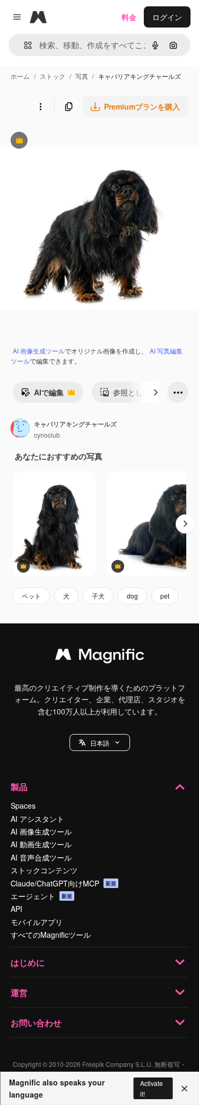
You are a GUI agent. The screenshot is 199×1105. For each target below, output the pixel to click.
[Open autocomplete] (23, 45)
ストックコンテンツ (44, 870)
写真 (81, 75)
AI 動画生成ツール (41, 844)
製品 (19, 787)
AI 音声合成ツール (41, 857)
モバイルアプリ (37, 922)
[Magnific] (99, 657)
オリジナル (73, 141)
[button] (100, 742)
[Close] (184, 1088)
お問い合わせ (36, 1023)
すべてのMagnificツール (51, 934)
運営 (19, 992)
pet (164, 595)
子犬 (98, 595)
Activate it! (151, 1088)
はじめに (28, 962)
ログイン (167, 17)
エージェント (41, 896)
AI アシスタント (37, 818)
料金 (129, 17)
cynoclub (47, 434)
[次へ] (155, 392)
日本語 (99, 742)
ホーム (20, 75)
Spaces (23, 805)
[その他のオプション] (40, 106)
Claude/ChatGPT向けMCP (63, 883)
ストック (52, 75)
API (16, 908)
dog (132, 595)
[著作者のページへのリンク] (20, 429)
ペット (31, 595)
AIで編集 (42, 395)
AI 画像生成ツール (39, 350)
